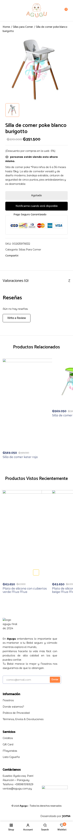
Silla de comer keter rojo (20, 457)
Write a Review (16, 318)
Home (6, 27)
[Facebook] (23, 255)
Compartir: (12, 255)
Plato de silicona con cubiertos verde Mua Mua (25, 590)
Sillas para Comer (23, 27)
